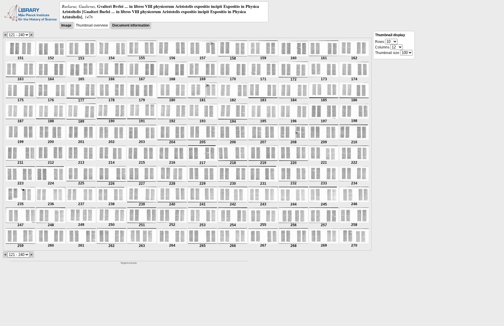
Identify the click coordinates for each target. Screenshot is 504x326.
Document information (130, 25)
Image (66, 25)
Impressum (129, 262)
